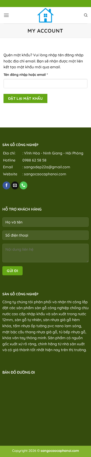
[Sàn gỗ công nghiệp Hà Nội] (45, 15)
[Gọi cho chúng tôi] (23, 185)
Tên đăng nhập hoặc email (29, 74)
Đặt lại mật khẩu (25, 98)
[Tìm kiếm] (86, 15)
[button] (6, 15)
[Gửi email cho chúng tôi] (15, 185)
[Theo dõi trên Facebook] (6, 185)
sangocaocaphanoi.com (45, 174)
